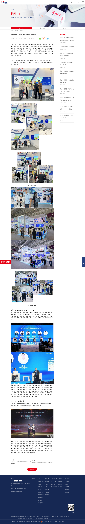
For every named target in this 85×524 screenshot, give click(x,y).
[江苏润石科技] (4, 2)
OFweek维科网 (28, 516)
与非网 (41, 516)
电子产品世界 (19, 518)
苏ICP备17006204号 (35, 521)
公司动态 (21, 28)
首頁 (13, 30)
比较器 (39, 484)
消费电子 (47, 489)
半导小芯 (35, 518)
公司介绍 (67, 481)
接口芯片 (40, 489)
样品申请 (60, 486)
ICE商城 (46, 518)
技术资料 (53, 481)
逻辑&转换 (40, 492)
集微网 (22, 516)
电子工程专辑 (61, 516)
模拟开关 (40, 486)
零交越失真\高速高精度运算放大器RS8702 (42, 462)
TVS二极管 (40, 518)
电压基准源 (40, 494)
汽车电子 (47, 481)
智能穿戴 (47, 494)
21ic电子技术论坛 (27, 518)
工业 (46, 486)
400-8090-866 (16, 481)
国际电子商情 (36, 516)
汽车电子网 (68, 516)
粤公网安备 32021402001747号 (49, 521)
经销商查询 (54, 486)
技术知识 (42, 28)
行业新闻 (64, 28)
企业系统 (47, 492)
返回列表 (32, 469)
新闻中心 (17, 30)
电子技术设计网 (54, 516)
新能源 (46, 484)
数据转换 (40, 500)
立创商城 (60, 484)
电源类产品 (40, 497)
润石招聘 (67, 484)
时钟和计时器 (41, 503)
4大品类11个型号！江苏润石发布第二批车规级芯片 (21, 462)
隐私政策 (61, 521)
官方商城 (60, 481)
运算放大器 (40, 481)
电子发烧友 (46, 516)
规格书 (53, 484)
